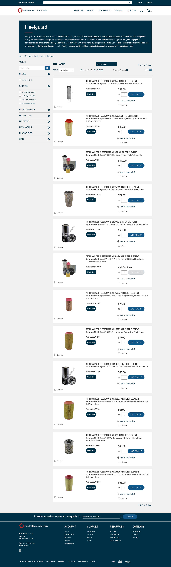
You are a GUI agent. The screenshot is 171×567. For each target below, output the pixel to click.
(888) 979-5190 (23, 2)
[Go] (47, 68)
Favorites (67, 540)
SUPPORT (92, 526)
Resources (131, 11)
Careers (135, 534)
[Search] (129, 2)
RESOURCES (117, 526)
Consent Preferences (83, 561)
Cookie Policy (71, 561)
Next (149, 65)
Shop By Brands (39, 56)
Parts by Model (114, 534)
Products (78, 11)
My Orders (68, 537)
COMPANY (138, 526)
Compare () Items (119, 70)
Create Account (69, 534)
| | (88, 70)
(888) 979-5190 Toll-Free (27, 543)
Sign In (67, 531)
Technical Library (115, 540)
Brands (90, 11)
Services (118, 11)
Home (21, 56)
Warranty (135, 537)
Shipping (90, 534)
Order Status (91, 531)
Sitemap (93, 561)
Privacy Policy (61, 561)
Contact (89, 540)
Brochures (113, 531)
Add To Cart (136, 94)
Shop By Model (104, 11)
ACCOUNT (70, 526)
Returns (89, 537)
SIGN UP (130, 516)
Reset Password (69, 544)
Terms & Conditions (50, 561)
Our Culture (136, 531)
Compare (60, 107)
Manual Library (114, 537)
